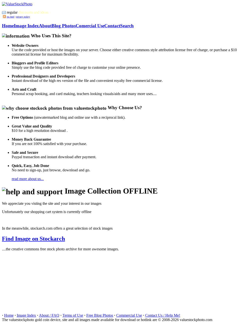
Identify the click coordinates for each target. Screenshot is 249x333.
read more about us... (28, 179)
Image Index (26, 25)
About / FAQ (49, 315)
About (45, 25)
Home (8, 25)
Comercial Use (90, 25)
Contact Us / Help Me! (162, 315)
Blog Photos (64, 25)
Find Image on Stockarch (33, 238)
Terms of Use (72, 315)
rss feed (10, 16)
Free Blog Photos (99, 315)
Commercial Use (129, 315)
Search (127, 25)
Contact (112, 25)
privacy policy (23, 16)
